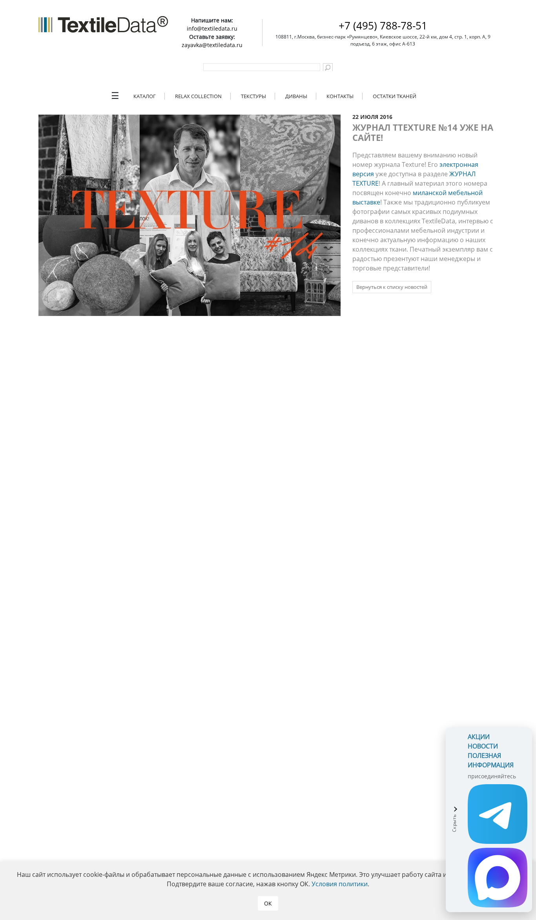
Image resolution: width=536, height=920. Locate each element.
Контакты (340, 96)
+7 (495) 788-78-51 (383, 25)
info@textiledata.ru (212, 28)
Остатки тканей (394, 96)
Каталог (144, 96)
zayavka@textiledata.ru (212, 45)
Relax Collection (198, 96)
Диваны (296, 96)
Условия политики (340, 884)
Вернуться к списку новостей (391, 286)
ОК (268, 903)
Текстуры (253, 96)
